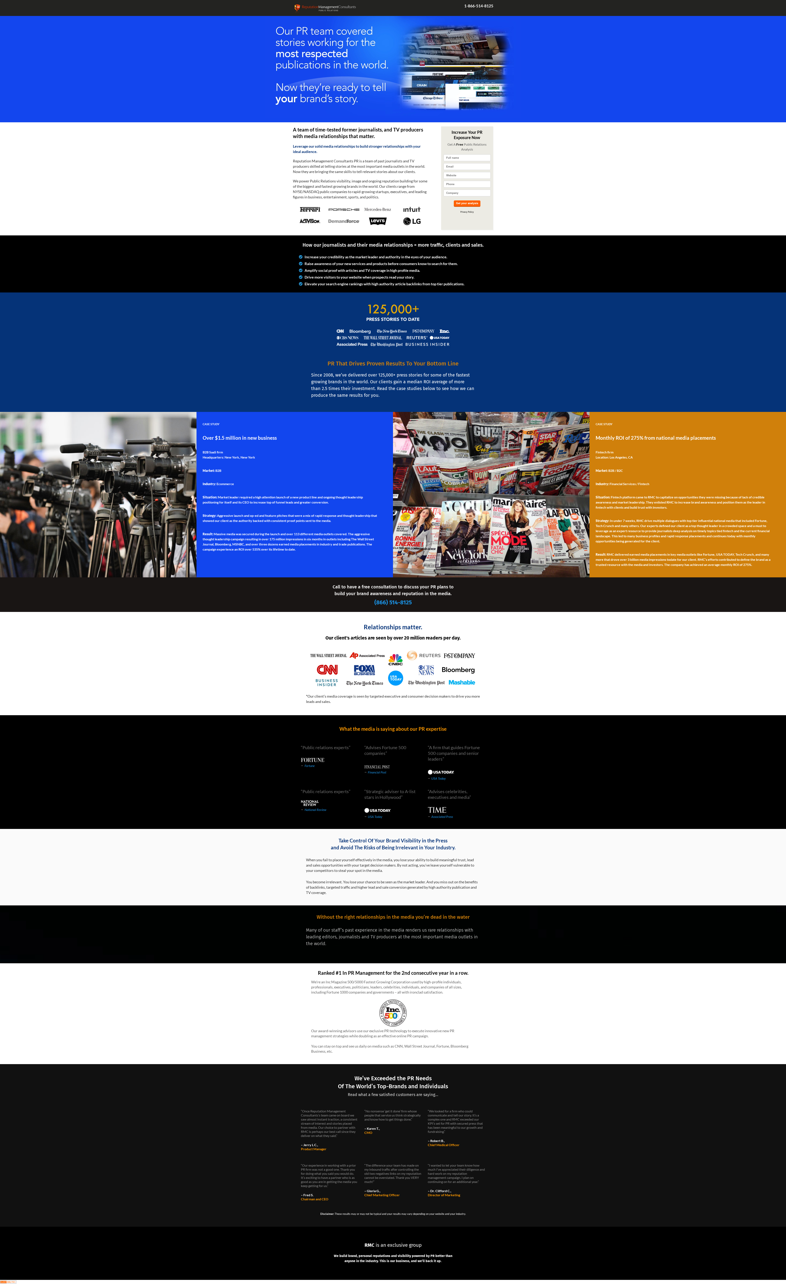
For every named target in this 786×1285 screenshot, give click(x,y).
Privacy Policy (467, 212)
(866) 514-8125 (393, 602)
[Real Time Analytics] (8, 1282)
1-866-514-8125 (478, 5)
